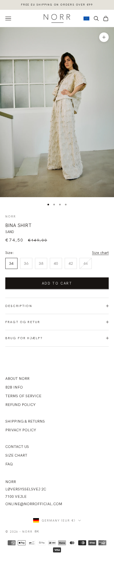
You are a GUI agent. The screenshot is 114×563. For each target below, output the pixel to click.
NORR (10, 216)
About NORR (17, 378)
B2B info (14, 387)
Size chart (100, 252)
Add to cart (57, 283)
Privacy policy (20, 430)
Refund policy (20, 404)
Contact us (17, 446)
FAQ (9, 464)
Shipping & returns (25, 421)
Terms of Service (23, 396)
